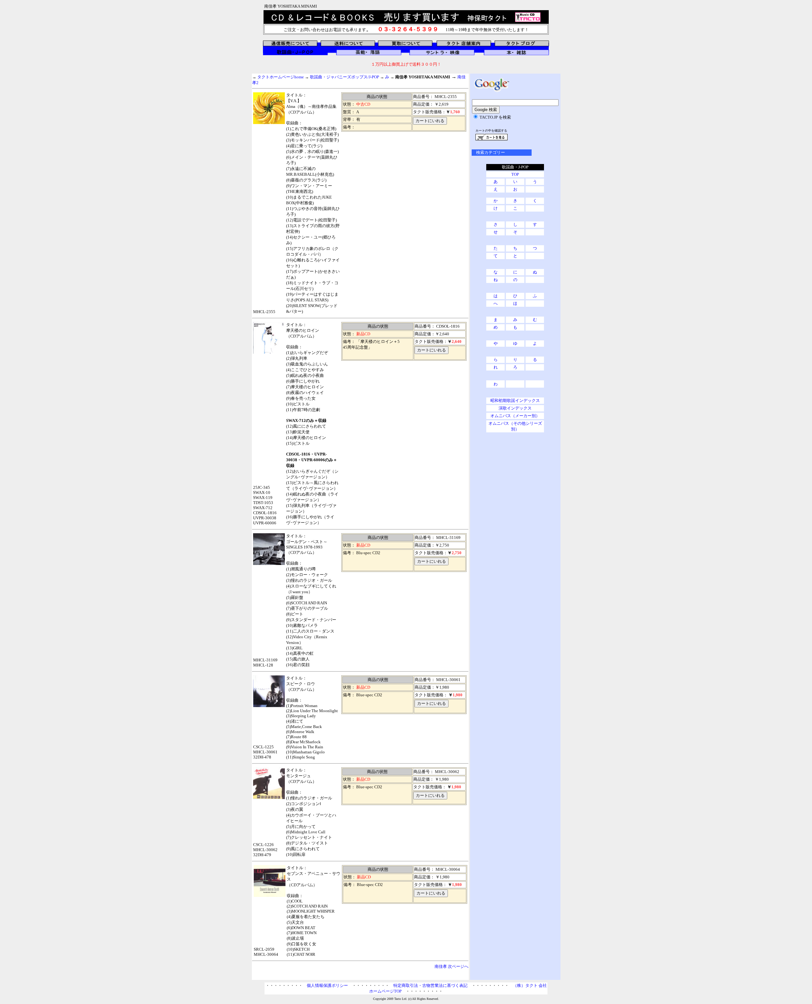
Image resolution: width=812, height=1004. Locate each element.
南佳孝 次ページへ (454, 966)
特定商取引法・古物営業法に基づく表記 (430, 985)
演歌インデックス (515, 408)
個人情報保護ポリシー (327, 985)
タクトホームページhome (280, 77)
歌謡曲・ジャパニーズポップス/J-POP (344, 77)
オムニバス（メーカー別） (515, 415)
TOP (515, 174)
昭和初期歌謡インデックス (515, 400)
